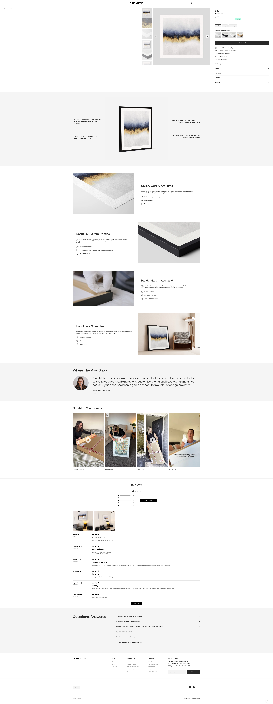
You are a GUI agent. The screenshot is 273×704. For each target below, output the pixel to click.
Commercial (151, 666)
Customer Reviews (153, 664)
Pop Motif (79, 698)
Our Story (150, 661)
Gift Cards (114, 666)
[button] (191, 3)
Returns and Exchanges (133, 666)
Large (226, 26)
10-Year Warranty (131, 669)
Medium (218, 26)
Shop (9, 8)
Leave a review (148, 500)
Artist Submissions (153, 671)
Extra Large (233, 26)
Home (5, 8)
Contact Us (129, 661)
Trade (149, 669)
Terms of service (196, 698)
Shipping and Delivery (132, 664)
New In (113, 664)
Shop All (114, 661)
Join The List (193, 671)
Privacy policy (187, 698)
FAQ (128, 671)
